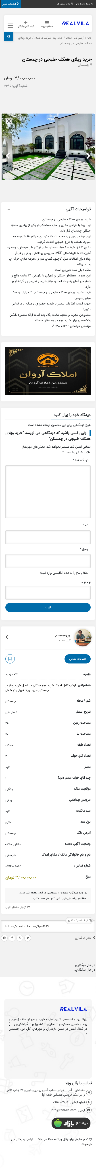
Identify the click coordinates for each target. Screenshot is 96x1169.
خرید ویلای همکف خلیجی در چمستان (57, 59)
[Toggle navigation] (9, 26)
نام (85, 525)
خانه (89, 38)
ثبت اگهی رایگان (26, 26)
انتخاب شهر (9, 4)
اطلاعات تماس (77, 659)
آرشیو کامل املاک (75, 38)
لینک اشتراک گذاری (78, 920)
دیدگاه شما (80, 460)
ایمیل (83, 549)
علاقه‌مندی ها (64, 4)
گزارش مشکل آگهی (16, 907)
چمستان (83, 65)
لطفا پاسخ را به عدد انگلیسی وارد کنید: (64, 572)
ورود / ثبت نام (83, 4)
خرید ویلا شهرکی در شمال (48, 38)
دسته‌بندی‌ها (47, 26)
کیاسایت (86, 1144)
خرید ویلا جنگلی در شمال (38, 685)
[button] (48, 210)
